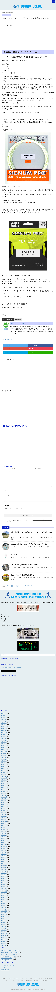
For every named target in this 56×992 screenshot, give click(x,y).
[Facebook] (7, 329)
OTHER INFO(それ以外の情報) (9, 952)
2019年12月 (4, 865)
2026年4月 (3, 721)
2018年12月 (4, 888)
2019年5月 (3, 878)
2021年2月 (3, 838)
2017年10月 (4, 914)
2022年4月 (3, 812)
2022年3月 (3, 814)
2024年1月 (3, 772)
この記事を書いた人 (8, 319)
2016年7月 (3, 943)
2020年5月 (3, 856)
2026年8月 (3, 713)
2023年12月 (4, 774)
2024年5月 (3, 764)
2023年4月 (3, 789)
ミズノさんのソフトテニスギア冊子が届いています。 (19, 585)
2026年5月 (3, 719)
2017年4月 (3, 926)
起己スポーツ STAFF (18, 323)
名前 (6, 490)
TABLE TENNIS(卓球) (7, 958)
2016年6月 (3, 945)
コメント (7, 471)
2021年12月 (4, 820)
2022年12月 (4, 797)
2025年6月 (3, 740)
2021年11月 (4, 821)
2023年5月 (3, 787)
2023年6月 (3, 785)
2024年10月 (4, 755)
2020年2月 (3, 861)
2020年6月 (3, 854)
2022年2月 (3, 816)
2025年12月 (4, 728)
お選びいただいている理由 (35, 978)
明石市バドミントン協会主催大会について (41, 980)
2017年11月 (4, 913)
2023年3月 (3, 791)
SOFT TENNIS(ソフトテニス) (9, 956)
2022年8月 (3, 804)
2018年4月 (3, 903)
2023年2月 (3, 793)
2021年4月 (3, 835)
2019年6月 (3, 876)
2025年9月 (3, 734)
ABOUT (3, 978)
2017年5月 (3, 924)
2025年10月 (4, 732)
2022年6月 (3, 808)
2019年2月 (3, 884)
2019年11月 (4, 867)
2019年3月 (3, 882)
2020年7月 (3, 852)
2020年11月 (4, 844)
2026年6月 (3, 717)
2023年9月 (3, 780)
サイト (5, 500)
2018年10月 (4, 892)
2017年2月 (3, 930)
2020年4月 (3, 857)
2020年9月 (3, 848)
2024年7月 (3, 761)
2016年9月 (3, 939)
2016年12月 (4, 933)
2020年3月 (3, 859)
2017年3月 (3, 928)
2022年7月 (3, 806)
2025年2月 (3, 747)
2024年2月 (3, 770)
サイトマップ (5, 967)
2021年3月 (3, 837)
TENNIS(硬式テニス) (8, 339)
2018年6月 (3, 899)
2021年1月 (3, 840)
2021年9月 (3, 825)
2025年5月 (3, 742)
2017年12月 (4, 911)
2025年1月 (3, 749)
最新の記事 (18, 319)
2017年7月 (3, 920)
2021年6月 (3, 831)
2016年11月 (4, 935)
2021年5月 (3, 833)
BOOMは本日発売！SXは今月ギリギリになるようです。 (29, 544)
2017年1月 (3, 932)
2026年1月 (3, 726)
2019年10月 (4, 869)
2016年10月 (4, 937)
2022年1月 (3, 818)
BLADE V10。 (15, 554)
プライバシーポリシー (8, 965)
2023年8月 (3, 782)
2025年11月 (4, 730)
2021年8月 (3, 827)
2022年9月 (3, 802)
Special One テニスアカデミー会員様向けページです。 (17, 978)
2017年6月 (3, 922)
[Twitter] (5, 329)
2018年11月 (4, 890)
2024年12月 (4, 751)
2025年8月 (3, 736)
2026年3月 (3, 723)
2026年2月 (3, 725)
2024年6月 (3, 763)
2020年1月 (3, 863)
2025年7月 (3, 738)
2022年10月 (4, 801)
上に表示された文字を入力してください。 (14, 508)
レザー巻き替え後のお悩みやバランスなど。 (25, 565)
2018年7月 (3, 897)
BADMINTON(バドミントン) (8, 950)
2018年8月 (3, 895)
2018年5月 (3, 901)
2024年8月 (3, 759)
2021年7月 (3, 829)
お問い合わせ (5, 970)
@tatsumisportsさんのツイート (11, 667)
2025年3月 (3, 745)
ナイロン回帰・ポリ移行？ (12, 587)
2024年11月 (4, 753)
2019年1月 (3, 886)
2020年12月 (4, 842)
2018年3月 (3, 905)
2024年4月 (3, 766)
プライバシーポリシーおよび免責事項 (23, 980)
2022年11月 (4, 799)
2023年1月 (3, 795)
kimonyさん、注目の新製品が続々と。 (23, 575)
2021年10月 (4, 823)
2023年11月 (4, 776)
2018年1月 (3, 909)
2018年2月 (3, 907)
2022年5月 (3, 810)
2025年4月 (3, 744)
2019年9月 (3, 871)
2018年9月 (3, 894)
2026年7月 (3, 715)
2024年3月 (3, 768)
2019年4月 (3, 880)
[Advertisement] (28, 37)
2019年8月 (3, 873)
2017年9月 (3, 916)
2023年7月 (3, 783)
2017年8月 (3, 918)
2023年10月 (4, 778)
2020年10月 (4, 846)
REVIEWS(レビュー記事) (8, 954)
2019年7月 (3, 875)
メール (6, 495)
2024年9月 (3, 757)
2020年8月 (3, 850)
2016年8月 (3, 941)
